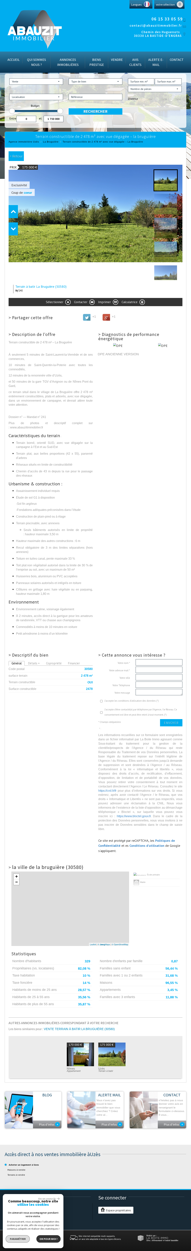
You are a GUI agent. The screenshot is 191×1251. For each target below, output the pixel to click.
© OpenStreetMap (120, 944)
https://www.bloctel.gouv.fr (134, 816)
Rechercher (95, 111)
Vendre (117, 60)
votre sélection (165, 4)
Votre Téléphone (121, 685)
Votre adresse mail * (119, 670)
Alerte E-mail (155, 62)
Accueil (13, 60)
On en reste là (47, 1198)
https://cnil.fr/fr (107, 790)
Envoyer (171, 723)
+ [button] (16, 876)
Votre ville (125, 677)
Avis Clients (135, 62)
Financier (74, 663)
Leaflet (93, 944)
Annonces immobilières (68, 62)
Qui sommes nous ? (36, 62)
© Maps (104, 944)
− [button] (16, 882)
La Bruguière (51, 142)
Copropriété (54, 663)
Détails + (34, 663)
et (40, 118)
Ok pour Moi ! (48, 1239)
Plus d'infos (48, 1124)
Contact (177, 60)
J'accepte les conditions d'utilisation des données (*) (131, 700)
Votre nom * (124, 663)
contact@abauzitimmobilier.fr (156, 25)
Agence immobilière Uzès (24, 142)
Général (17, 663)
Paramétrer (18, 1239)
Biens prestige (96, 62)
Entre (12, 118)
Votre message (122, 692)
